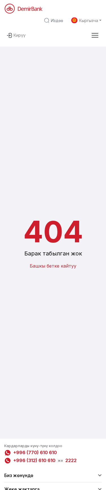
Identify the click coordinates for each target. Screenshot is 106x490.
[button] (95, 35)
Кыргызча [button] (88, 20)
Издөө (57, 20)
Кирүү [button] (19, 35)
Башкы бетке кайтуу (53, 266)
